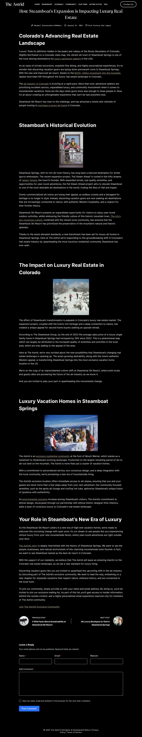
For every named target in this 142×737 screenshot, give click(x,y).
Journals (58, 4)
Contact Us (128, 4)
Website (94, 655)
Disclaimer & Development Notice (75, 730)
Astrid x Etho (95, 4)
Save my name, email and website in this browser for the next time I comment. (56, 701)
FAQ (105, 4)
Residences (47, 4)
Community (70, 4)
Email (58, 655)
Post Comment (29, 708)
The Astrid (55, 730)
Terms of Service (74, 732)
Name (22, 655)
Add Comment (27, 669)
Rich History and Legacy (99, 25)
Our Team (82, 4)
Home (37, 4)
